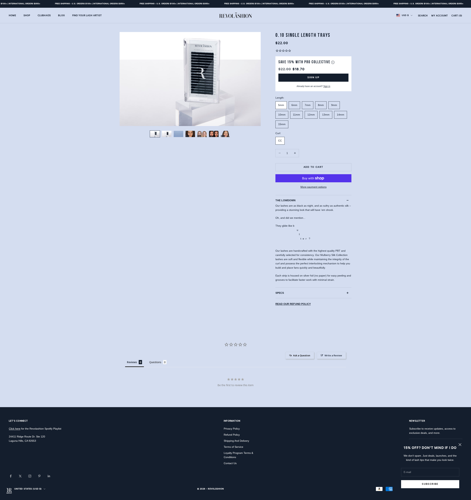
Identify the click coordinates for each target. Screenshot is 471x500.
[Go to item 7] (225, 133)
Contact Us (230, 463)
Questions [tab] (155, 362)
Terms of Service (233, 446)
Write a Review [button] (333, 355)
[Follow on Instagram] (30, 476)
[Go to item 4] (190, 133)
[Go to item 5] (202, 133)
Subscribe (430, 484)
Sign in (326, 86)
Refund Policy (232, 434)
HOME (12, 15)
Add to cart (313, 167)
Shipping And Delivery (236, 440)
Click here (14, 428)
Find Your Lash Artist (87, 15)
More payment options (313, 186)
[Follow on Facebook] (11, 476)
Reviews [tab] (132, 362)
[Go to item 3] (178, 133)
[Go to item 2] (167, 133)
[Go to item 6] (214, 133)
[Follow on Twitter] (20, 476)
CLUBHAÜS (44, 15)
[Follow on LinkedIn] (49, 476)
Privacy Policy (232, 428)
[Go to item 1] (155, 133)
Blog (61, 15)
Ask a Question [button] (301, 355)
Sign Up (313, 77)
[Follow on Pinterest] (39, 476)
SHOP (27, 15)
